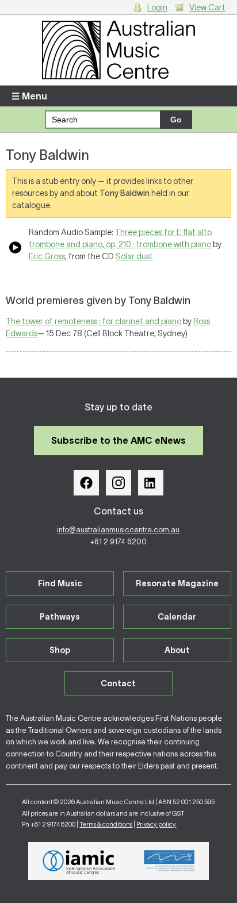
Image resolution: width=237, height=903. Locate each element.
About (177, 650)
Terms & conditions (105, 824)
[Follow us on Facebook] (86, 482)
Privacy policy (156, 824)
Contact (118, 683)
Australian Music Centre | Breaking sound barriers (118, 50)
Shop (59, 650)
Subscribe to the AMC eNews (118, 440)
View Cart (207, 7)
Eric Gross (47, 256)
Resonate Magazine (177, 583)
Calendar (177, 616)
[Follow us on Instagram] (118, 482)
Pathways (60, 616)
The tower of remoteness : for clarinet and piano (93, 321)
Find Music (60, 583)
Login (157, 7)
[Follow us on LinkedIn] (150, 482)
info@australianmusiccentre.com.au (118, 529)
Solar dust (134, 256)
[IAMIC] (79, 861)
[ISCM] (169, 861)
